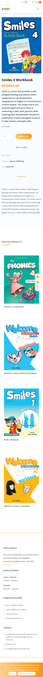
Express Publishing (17, 161)
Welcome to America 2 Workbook (17, 506)
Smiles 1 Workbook (11, 439)
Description (21, 176)
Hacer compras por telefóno (16, 609)
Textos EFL (10, 166)
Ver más (6, 564)
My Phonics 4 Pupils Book (14, 306)
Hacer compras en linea (14, 605)
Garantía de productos (14, 618)
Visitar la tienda (12, 614)
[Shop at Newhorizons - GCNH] (6, 8)
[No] (40, 670)
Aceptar (12, 673)
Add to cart (23, 136)
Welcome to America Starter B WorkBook (20, 373)
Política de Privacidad (27, 673)
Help (26, 2)
